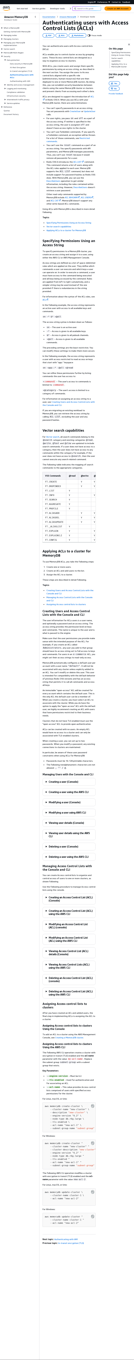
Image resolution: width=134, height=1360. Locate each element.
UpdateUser (89, 111)
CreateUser (75, 111)
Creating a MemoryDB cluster (69, 1037)
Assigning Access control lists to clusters (66, 604)
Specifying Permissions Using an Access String (68, 222)
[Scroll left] (14, 8)
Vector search (52, 436)
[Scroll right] (70, 8)
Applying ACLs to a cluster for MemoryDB (66, 230)
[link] (87, 16)
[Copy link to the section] (40, 241)
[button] (61, 781)
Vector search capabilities (58, 226)
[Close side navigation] (35, 17)
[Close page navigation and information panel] (129, 44)
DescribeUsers (53, 181)
